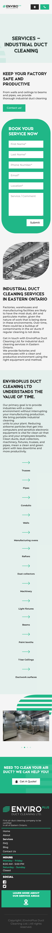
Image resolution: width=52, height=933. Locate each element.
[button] (27, 7)
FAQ (5, 843)
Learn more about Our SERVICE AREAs (26, 894)
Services (8, 839)
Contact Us (9, 851)
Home (6, 831)
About (6, 835)
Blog (5, 847)
